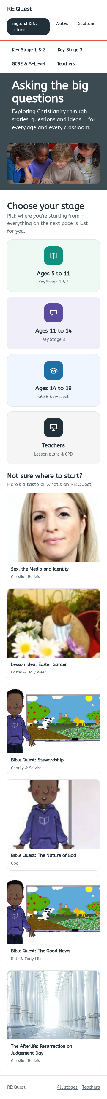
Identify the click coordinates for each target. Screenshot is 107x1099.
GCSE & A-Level (28, 63)
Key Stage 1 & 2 (29, 49)
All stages (67, 1087)
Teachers (66, 63)
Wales (62, 23)
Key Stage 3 (70, 49)
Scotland (87, 23)
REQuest (19, 9)
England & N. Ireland (24, 26)
